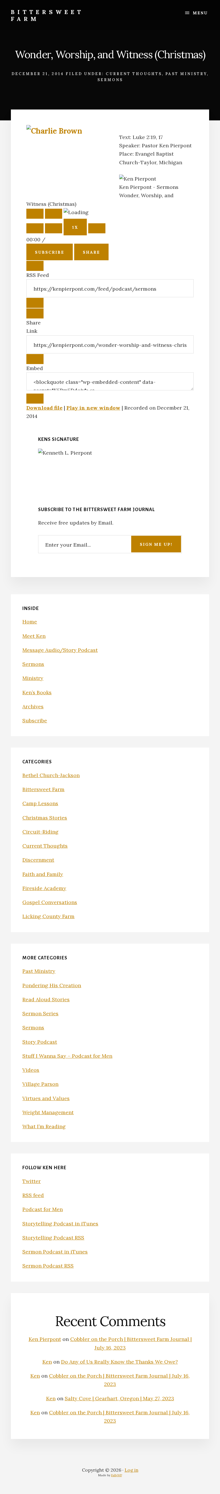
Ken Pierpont (45, 1339)
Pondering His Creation (51, 985)
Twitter (31, 1181)
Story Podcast (39, 1042)
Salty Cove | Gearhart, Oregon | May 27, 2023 (119, 1398)
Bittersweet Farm (47, 15)
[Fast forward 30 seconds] (96, 228)
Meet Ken (34, 636)
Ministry (32, 678)
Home (29, 621)
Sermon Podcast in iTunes (55, 1251)
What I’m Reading (44, 1126)
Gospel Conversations (49, 902)
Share (91, 252)
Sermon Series (40, 1013)
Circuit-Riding (40, 831)
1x (75, 227)
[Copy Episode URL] (35, 359)
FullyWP (116, 1475)
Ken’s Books (37, 692)
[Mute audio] (35, 228)
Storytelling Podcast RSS (53, 1237)
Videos (30, 1070)
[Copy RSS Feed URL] (35, 303)
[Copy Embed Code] (35, 399)
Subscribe (49, 252)
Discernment (38, 859)
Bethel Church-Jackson (51, 775)
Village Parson (40, 1084)
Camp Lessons (40, 803)
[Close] (35, 266)
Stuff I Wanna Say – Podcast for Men (67, 1056)
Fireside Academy (44, 888)
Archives (33, 706)
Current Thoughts (134, 73)
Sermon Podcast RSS (48, 1265)
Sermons (110, 79)
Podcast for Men (42, 1209)
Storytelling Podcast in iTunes (60, 1223)
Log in (131, 1470)
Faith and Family (42, 874)
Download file (44, 407)
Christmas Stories (44, 817)
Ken (47, 1361)
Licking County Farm (48, 916)
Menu (200, 12)
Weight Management (48, 1112)
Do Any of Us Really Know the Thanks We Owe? (119, 1361)
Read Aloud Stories (46, 999)
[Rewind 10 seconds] (53, 228)
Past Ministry (186, 73)
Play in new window (93, 407)
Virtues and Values (46, 1098)
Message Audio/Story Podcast (60, 650)
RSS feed (33, 1195)
